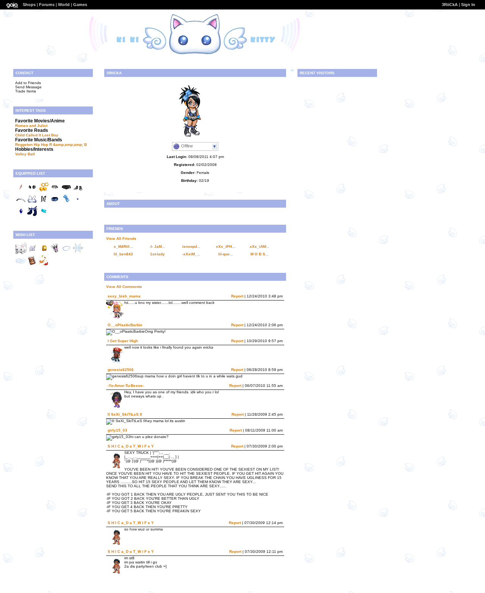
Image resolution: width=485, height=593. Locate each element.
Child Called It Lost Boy (36, 135)
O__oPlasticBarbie (125, 325)
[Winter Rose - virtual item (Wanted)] (32, 252)
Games (80, 4)
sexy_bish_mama (124, 296)
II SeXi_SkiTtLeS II (125, 414)
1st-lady (157, 254)
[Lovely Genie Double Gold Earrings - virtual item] (43, 191)
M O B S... (259, 254)
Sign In (468, 4)
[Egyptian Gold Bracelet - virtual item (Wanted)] (43, 252)
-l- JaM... (157, 246)
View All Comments (124, 287)
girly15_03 (117, 430)
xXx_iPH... (225, 246)
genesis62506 (121, 370)
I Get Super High (123, 341)
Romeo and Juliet (31, 126)
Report (237, 296)
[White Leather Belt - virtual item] (55, 191)
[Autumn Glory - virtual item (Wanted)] (43, 265)
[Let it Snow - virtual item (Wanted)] (77, 252)
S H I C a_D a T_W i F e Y (131, 446)
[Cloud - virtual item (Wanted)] (21, 265)
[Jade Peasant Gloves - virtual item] (32, 191)
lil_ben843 (123, 254)
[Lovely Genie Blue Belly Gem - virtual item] (21, 215)
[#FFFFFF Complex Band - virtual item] (21, 203)
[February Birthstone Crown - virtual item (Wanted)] (55, 252)
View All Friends (121, 238)
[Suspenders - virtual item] (43, 203)
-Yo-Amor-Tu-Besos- (126, 385)
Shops (29, 4)
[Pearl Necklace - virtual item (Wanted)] (66, 252)
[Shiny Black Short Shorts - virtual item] (66, 191)
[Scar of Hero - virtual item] (21, 191)
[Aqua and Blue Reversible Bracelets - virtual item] (43, 215)
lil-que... (225, 254)
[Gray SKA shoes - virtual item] (77, 191)
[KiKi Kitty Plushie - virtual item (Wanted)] (21, 252)
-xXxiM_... (191, 254)
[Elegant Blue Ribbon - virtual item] (66, 203)
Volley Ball (25, 154)
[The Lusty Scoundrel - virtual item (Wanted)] (32, 265)
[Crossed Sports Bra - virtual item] (32, 203)
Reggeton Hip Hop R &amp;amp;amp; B (51, 144)
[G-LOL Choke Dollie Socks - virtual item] (32, 215)
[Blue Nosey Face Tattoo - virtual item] (77, 203)
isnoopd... (191, 246)
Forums (47, 4)
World (64, 4)
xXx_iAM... (259, 246)
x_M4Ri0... (123, 246)
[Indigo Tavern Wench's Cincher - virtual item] (55, 203)
